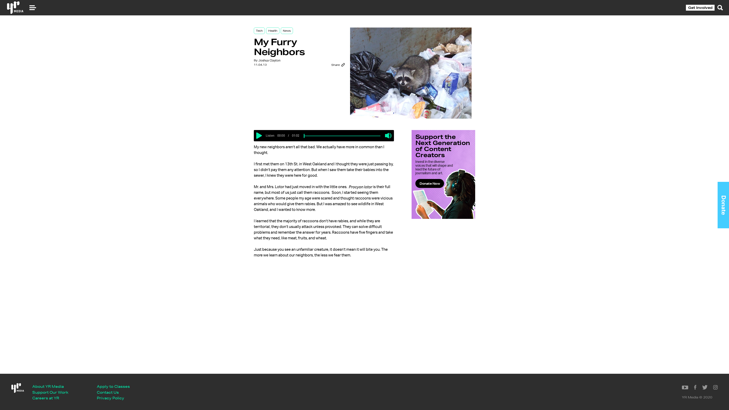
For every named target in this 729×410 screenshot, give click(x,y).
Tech (259, 30)
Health (272, 30)
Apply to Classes (113, 386)
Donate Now (430, 183)
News (287, 30)
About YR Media (48, 386)
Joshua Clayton (269, 60)
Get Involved (700, 8)
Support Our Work (50, 392)
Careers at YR (45, 398)
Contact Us (108, 392)
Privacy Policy (110, 398)
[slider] (304, 136)
